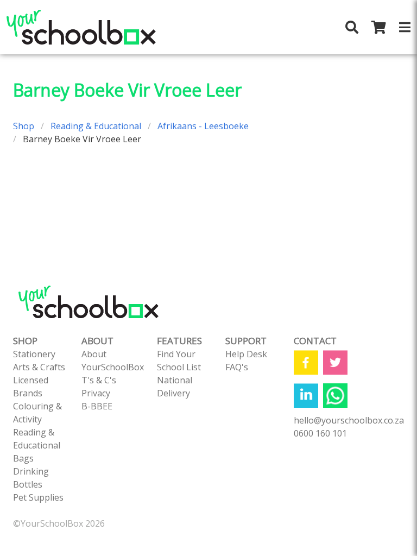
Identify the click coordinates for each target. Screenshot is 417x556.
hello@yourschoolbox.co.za (349, 420)
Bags (23, 458)
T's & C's (98, 380)
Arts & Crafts (39, 367)
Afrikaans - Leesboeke (203, 126)
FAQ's (236, 367)
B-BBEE (96, 406)
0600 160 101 (320, 433)
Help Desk (246, 354)
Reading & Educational (95, 126)
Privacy (95, 393)
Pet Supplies (38, 497)
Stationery (34, 354)
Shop (23, 126)
